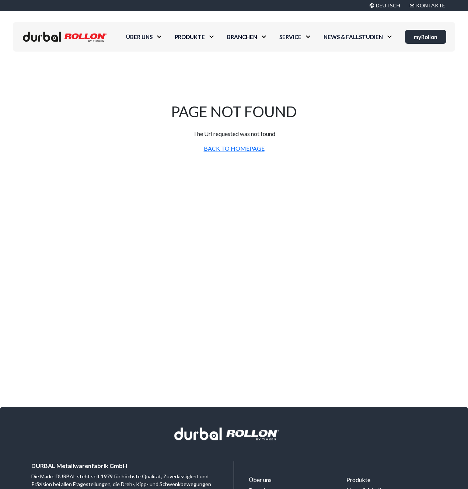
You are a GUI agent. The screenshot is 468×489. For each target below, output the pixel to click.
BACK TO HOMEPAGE (234, 148)
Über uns (139, 37)
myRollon (425, 37)
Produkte (190, 37)
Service (290, 37)
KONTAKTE (430, 5)
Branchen (242, 37)
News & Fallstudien (353, 37)
